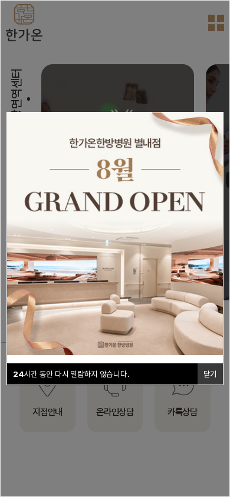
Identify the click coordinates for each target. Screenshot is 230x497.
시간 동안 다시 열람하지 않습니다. (71, 374)
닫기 (210, 374)
